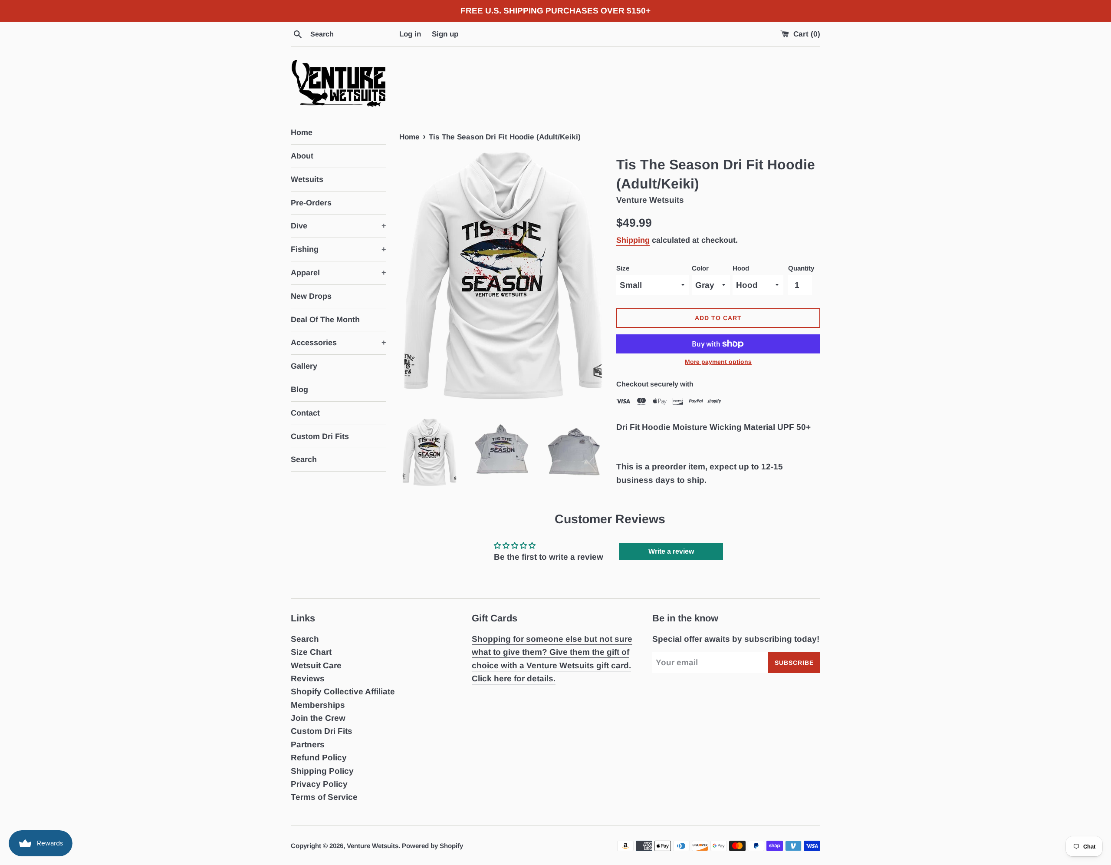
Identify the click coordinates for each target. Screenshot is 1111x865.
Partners (308, 744)
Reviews (308, 678)
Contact (305, 413)
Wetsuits (307, 179)
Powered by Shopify (432, 845)
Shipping (633, 240)
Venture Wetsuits (372, 845)
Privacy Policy (319, 784)
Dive (338, 225)
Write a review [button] (671, 551)
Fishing (338, 249)
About (302, 156)
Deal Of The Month (325, 319)
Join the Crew (318, 718)
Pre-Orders (311, 202)
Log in (410, 34)
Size (622, 268)
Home (301, 132)
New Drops (311, 296)
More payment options (718, 361)
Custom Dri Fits (320, 436)
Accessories (338, 342)
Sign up (445, 34)
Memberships (318, 705)
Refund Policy (319, 757)
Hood (741, 268)
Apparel (338, 272)
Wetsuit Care (316, 665)
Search (304, 459)
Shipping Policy (322, 771)
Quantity (801, 268)
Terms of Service (324, 797)
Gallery (304, 366)
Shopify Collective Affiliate (343, 691)
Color (700, 268)
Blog (299, 389)
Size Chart (311, 652)
